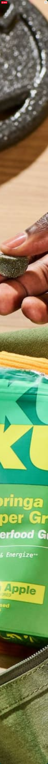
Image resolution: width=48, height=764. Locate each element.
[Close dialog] (46, 2)
